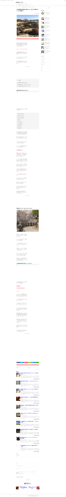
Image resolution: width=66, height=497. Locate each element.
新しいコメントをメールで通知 (20, 476)
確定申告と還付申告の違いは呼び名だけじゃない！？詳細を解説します (29, 373)
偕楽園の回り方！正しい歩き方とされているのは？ (24, 84)
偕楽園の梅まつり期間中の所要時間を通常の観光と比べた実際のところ (29, 406)
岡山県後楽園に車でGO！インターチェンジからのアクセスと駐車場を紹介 (29, 438)
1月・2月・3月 (25, 423)
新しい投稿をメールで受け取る (20, 477)
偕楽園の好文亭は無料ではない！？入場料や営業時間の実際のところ (29, 397)
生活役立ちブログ (19, 2)
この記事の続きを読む (36, 419)
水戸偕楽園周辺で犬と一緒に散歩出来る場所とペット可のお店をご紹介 (29, 422)
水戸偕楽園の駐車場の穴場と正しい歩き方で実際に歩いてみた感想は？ (27, 10)
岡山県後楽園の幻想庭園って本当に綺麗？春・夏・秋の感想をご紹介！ (29, 430)
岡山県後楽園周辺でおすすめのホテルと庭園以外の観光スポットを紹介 (29, 446)
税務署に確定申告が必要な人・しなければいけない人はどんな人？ (29, 381)
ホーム (27, 491)
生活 (41, 67)
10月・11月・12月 (43, 62)
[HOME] (65, 0)
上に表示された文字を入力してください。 (20, 473)
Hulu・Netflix (42, 64)
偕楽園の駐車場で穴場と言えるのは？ (23, 82)
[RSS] (64, 0)
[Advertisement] (27, 72)
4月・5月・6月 (42, 59)
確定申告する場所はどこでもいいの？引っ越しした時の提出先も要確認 (29, 389)
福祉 (41, 70)
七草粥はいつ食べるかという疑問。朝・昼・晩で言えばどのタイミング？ (29, 414)
